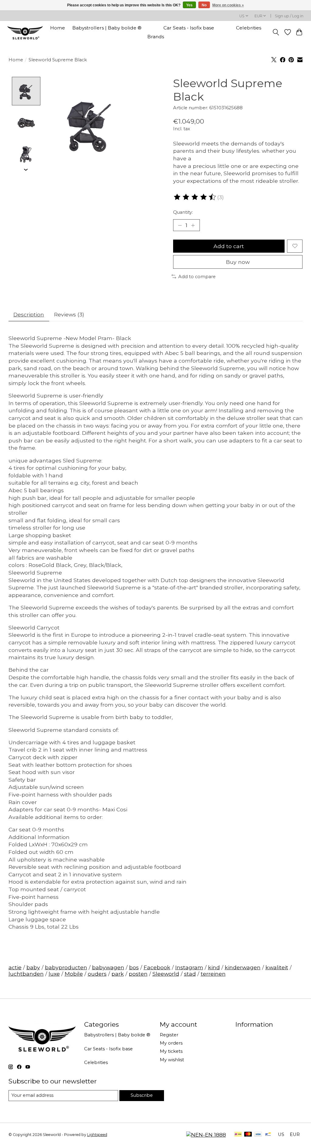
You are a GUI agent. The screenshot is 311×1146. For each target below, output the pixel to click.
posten (138, 973)
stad (190, 973)
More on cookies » (228, 5)
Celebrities (248, 28)
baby (33, 967)
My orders (171, 1043)
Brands (155, 36)
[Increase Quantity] (193, 225)
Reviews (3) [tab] (69, 314)
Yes (189, 5)
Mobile (74, 973)
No (204, 5)
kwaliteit (276, 967)
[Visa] (258, 1134)
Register (169, 1035)
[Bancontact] (268, 1134)
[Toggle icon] (275, 32)
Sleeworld (165, 973)
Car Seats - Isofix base (188, 28)
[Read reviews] (195, 197)
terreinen (213, 973)
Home (57, 28)
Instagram (189, 967)
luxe (54, 973)
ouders (97, 973)
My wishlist (172, 1059)
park (117, 973)
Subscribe (142, 1095)
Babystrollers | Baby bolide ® (107, 28)
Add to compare (197, 276)
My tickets (171, 1051)
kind (214, 967)
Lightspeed (97, 1134)
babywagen (108, 967)
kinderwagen (243, 967)
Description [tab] (28, 314)
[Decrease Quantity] (180, 225)
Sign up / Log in (289, 16)
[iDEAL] (238, 1134)
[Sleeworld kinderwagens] (25, 32)
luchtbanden (26, 973)
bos (134, 967)
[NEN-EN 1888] (206, 1134)
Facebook (157, 967)
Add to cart (229, 246)
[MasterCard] (248, 1134)
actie (15, 967)
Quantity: (183, 212)
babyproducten (66, 967)
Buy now (238, 262)
